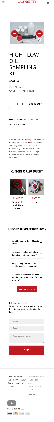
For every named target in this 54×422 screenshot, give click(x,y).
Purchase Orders (35, 386)
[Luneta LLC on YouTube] (11, 405)
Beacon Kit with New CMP (18, 205)
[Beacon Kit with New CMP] (18, 187)
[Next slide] (39, 33)
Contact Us (13, 386)
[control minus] (11, 104)
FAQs (30, 389)
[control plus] (23, 104)
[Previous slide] (14, 33)
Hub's (29, 142)
